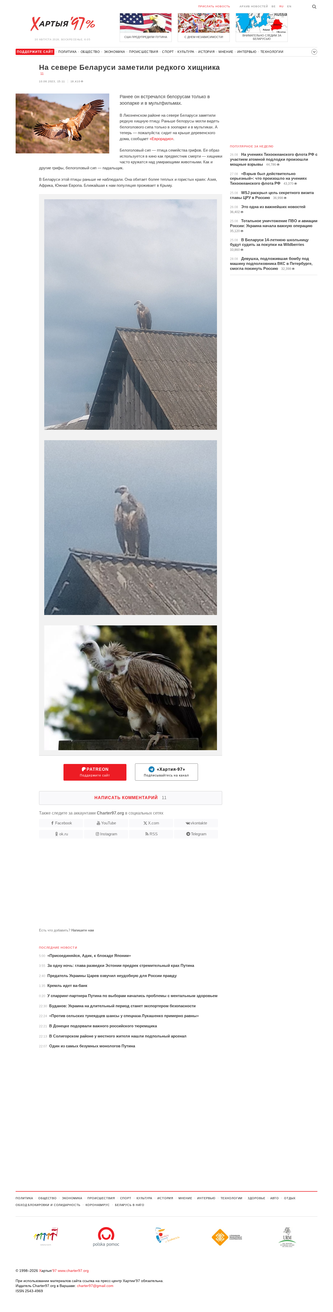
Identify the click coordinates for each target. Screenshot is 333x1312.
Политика (67, 52)
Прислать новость (214, 6)
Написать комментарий (130, 797)
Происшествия (143, 52)
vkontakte (198, 823)
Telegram (199, 834)
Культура (185, 52)
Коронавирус (98, 1205)
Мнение (226, 52)
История (206, 52)
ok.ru (63, 834)
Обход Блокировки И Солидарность (48, 1205)
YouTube (108, 823)
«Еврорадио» (161, 138)
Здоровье (256, 1198)
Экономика (114, 52)
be (274, 6)
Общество (90, 52)
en (289, 6)
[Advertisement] (119, 885)
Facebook (63, 823)
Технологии (272, 52)
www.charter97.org (73, 1271)
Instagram (108, 834)
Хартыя (62, 24)
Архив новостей (254, 6)
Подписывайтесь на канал (166, 772)
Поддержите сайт (95, 772)
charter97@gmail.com (95, 1286)
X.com (153, 823)
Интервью (247, 52)
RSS (154, 834)
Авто (274, 1198)
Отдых (290, 1198)
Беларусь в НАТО (129, 1205)
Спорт (168, 52)
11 (42, 74)
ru (281, 6)
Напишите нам (82, 930)
